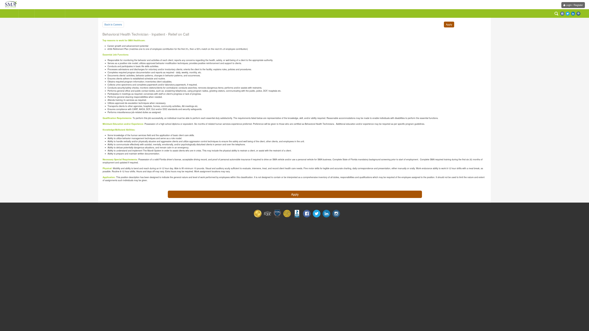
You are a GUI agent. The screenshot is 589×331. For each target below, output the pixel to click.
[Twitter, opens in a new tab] (568, 13)
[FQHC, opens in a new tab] (267, 216)
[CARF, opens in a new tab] (287, 216)
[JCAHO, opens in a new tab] (257, 216)
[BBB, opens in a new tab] (297, 216)
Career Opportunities (50, 13)
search (556, 13)
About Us (26, 13)
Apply (449, 24)
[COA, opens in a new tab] (277, 216)
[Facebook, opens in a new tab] (562, 13)
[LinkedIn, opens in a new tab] (573, 13)
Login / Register (574, 5)
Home (12, 13)
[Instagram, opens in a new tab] (578, 13)
